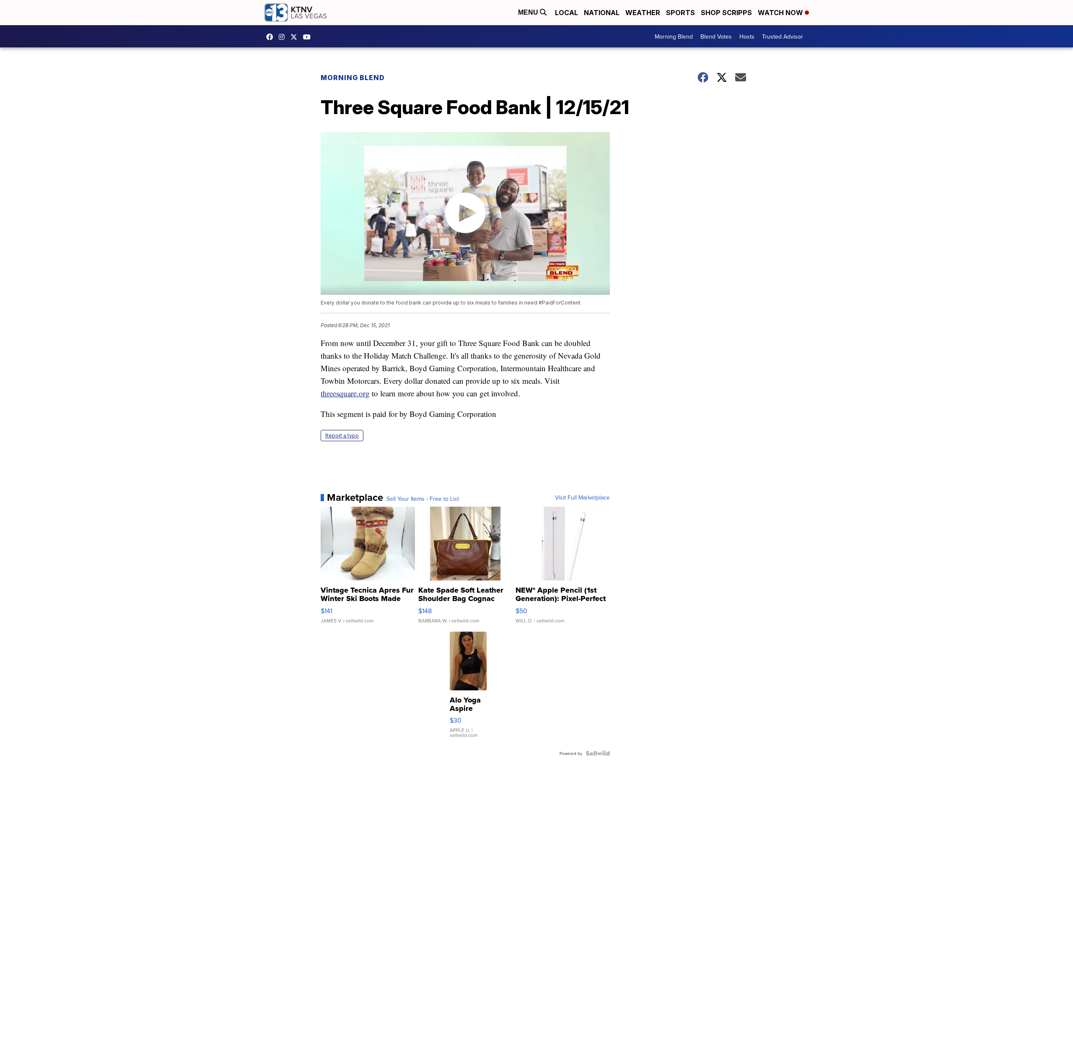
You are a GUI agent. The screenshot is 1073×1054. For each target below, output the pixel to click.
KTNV (295, 37)
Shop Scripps (726, 12)
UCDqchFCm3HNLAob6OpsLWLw (309, 37)
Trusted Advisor (782, 36)
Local (566, 12)
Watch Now (781, 12)
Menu (529, 12)
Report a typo (342, 435)
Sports (680, 12)
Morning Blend (674, 36)
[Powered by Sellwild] (598, 753)
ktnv (284, 37)
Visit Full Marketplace (582, 497)
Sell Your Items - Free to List (422, 499)
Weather (642, 12)
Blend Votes (716, 36)
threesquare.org (345, 393)
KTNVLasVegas (271, 37)
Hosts (746, 36)
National (601, 12)
